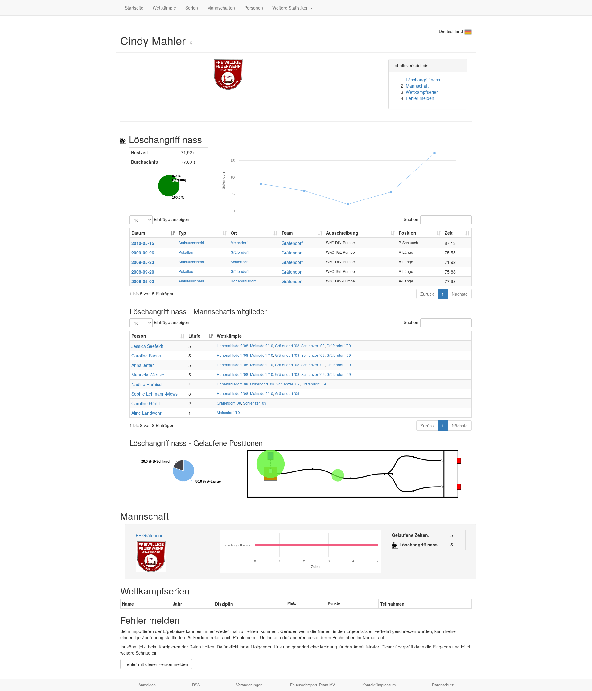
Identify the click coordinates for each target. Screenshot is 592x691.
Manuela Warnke (147, 375)
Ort (234, 233)
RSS (196, 685)
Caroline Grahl (145, 403)
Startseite (134, 8)
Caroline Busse (146, 355)
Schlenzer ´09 (313, 345)
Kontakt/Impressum (379, 685)
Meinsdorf (239, 242)
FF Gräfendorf (150, 535)
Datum (138, 233)
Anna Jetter (142, 365)
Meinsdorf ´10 (261, 345)
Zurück (427, 294)
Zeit (449, 233)
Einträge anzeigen (171, 219)
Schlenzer (239, 261)
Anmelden (147, 685)
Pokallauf (186, 252)
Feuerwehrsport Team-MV (312, 685)
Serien (191, 8)
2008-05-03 (142, 281)
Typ (182, 233)
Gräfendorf (292, 243)
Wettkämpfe (164, 8)
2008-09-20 (142, 272)
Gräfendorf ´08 (287, 345)
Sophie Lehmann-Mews (154, 394)
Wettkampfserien (422, 92)
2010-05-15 (142, 243)
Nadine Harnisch (147, 384)
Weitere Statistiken (291, 8)
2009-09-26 (142, 252)
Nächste (460, 294)
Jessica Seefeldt (147, 346)
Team (287, 233)
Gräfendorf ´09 (339, 345)
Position (407, 233)
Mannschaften (221, 8)
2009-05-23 (142, 262)
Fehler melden (420, 98)
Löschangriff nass (423, 79)
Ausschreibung (342, 233)
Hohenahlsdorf (243, 280)
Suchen (411, 219)
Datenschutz (443, 685)
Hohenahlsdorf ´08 (232, 345)
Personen (253, 8)
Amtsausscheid (191, 242)
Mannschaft (417, 86)
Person (138, 336)
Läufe (194, 336)
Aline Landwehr (146, 413)
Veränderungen (249, 685)
